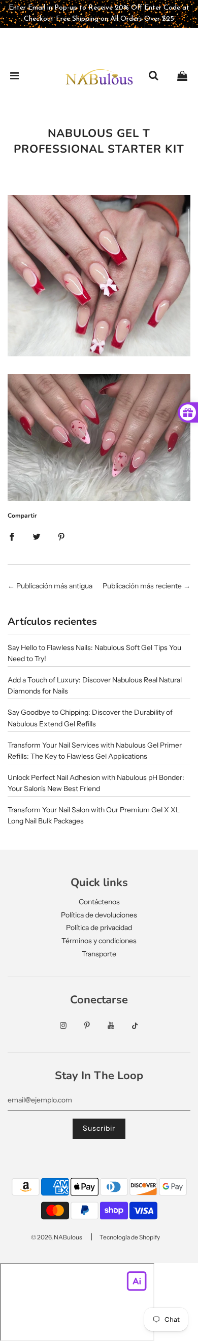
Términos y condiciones (99, 940)
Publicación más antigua (54, 585)
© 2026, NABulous (56, 1237)
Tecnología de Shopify (130, 1237)
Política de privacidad (99, 927)
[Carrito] (182, 76)
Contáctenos (99, 901)
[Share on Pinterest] (61, 536)
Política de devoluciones (99, 914)
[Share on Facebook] (11, 536)
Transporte (99, 953)
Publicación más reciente (142, 585)
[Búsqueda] (153, 76)
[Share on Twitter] (36, 536)
